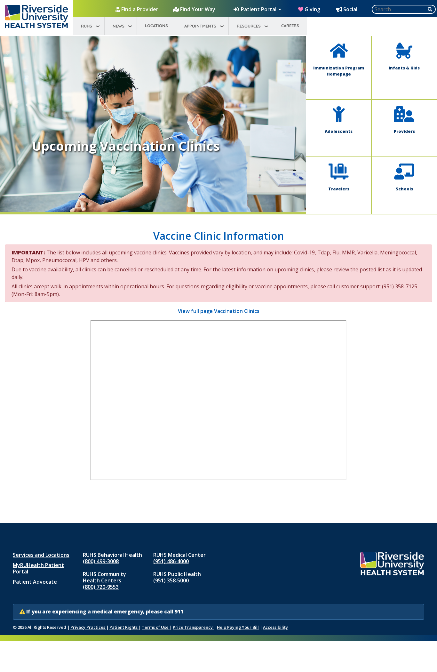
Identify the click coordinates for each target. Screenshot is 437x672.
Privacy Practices (88, 627)
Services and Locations (41, 554)
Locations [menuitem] (156, 25)
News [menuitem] (118, 25)
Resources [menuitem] (249, 25)
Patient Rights (124, 627)
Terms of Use (156, 627)
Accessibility (275, 627)
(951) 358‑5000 (171, 580)
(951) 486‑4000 (171, 561)
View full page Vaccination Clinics (218, 311)
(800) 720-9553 (101, 586)
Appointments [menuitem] (200, 25)
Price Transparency (193, 627)
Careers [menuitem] (290, 25)
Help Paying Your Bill (238, 627)
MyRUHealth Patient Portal (38, 568)
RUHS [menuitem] (86, 25)
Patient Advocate (35, 581)
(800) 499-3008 (101, 561)
